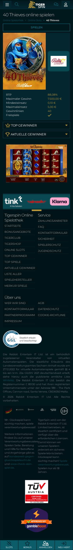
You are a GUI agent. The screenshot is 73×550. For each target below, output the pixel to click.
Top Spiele (12, 262)
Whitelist (8, 380)
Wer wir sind (15, 303)
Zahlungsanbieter (53, 221)
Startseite (12, 226)
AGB (41, 303)
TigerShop (12, 244)
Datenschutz (48, 309)
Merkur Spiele (15, 286)
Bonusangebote (17, 232)
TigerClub (12, 238)
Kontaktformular (52, 233)
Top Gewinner (23, 125)
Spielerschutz (49, 245)
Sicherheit (46, 239)
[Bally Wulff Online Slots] (59, 61)
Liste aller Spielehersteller (18, 276)
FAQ (41, 227)
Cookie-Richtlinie (51, 315)
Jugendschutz (49, 251)
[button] (36, 210)
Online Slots (14, 250)
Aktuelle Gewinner (28, 134)
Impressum (13, 321)
